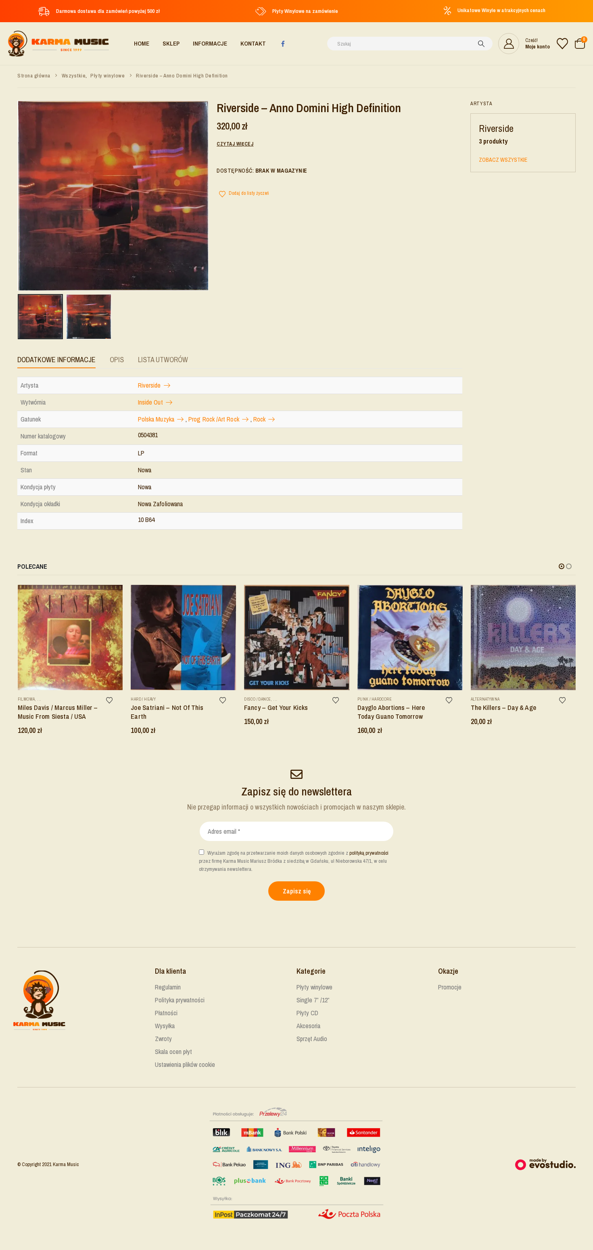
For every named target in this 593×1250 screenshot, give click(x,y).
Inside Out (150, 402)
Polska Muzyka (156, 419)
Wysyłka (165, 1025)
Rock (259, 419)
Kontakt (253, 43)
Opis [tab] (117, 360)
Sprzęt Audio (311, 1038)
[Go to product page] (70, 637)
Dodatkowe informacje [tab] (56, 360)
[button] (561, 566)
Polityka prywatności (180, 999)
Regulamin (168, 987)
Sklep (171, 43)
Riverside (149, 385)
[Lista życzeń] (562, 43)
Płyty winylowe (314, 987)
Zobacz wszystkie (503, 159)
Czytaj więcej (235, 144)
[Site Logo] (58, 43)
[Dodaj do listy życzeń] (113, 700)
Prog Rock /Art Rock (213, 419)
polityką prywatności (368, 852)
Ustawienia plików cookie (185, 1064)
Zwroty (163, 1038)
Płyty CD (307, 1012)
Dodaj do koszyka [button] (113, 594)
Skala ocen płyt (173, 1051)
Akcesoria (308, 1025)
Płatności (166, 1012)
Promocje (449, 987)
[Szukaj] (481, 43)
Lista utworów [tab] (163, 360)
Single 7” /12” (313, 999)
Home (141, 43)
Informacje (210, 43)
